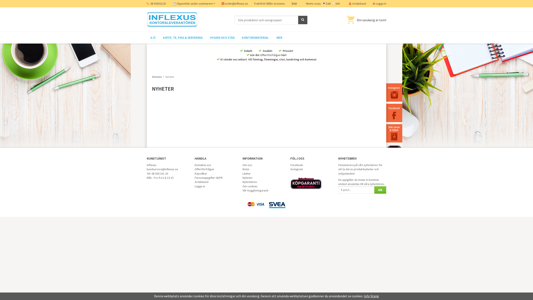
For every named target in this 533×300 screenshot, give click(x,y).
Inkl (338, 3)
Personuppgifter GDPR (209, 178)
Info (367, 296)
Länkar (247, 173)
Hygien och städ (222, 38)
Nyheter (248, 178)
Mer (279, 38)
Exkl (328, 3)
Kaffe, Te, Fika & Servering (183, 38)
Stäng (374, 296)
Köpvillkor (201, 173)
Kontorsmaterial (255, 38)
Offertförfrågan (270, 55)
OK (380, 190)
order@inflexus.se (236, 3)
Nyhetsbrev (250, 182)
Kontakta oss (203, 165)
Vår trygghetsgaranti (255, 190)
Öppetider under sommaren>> (196, 3)
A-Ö (152, 38)
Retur (246, 169)
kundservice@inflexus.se (162, 169)
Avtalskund (359, 3)
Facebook (296, 165)
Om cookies (250, 186)
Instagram (296, 169)
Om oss (247, 165)
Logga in (381, 3)
